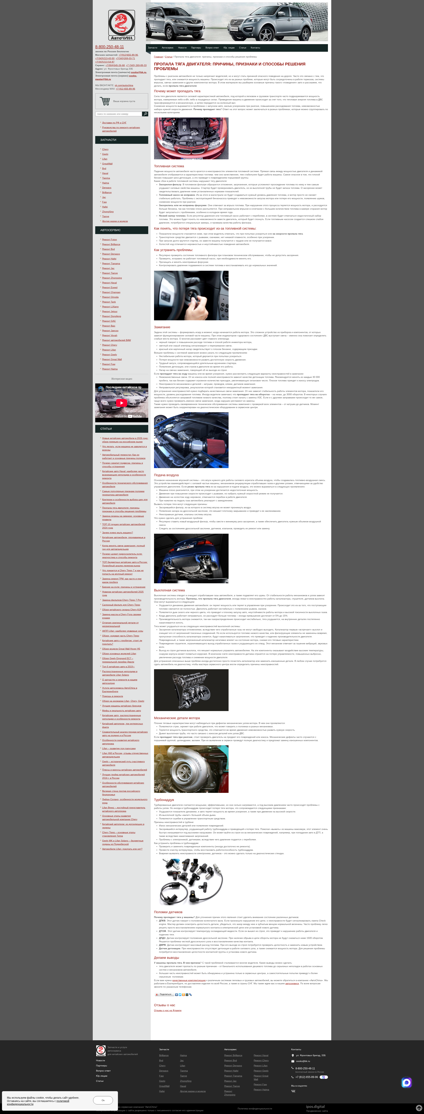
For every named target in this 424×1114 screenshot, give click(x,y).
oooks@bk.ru (138, 72)
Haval (105, 173)
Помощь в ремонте (112, 696)
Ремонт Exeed (109, 287)
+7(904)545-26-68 (115, 65)
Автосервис (168, 47)
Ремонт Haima (110, 369)
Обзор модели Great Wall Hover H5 (121, 648)
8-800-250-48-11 (109, 46)
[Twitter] (180, 994)
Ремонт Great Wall (112, 359)
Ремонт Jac (108, 268)
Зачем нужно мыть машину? (117, 532)
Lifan (104, 159)
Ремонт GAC (109, 321)
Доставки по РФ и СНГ (114, 122)
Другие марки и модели (115, 221)
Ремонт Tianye (110, 273)
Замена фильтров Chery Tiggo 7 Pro (121, 600)
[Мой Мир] (187, 994)
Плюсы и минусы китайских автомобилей (124, 769)
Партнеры (196, 47)
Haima (105, 182)
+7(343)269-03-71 (125, 58)
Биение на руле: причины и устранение (123, 587)
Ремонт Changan (111, 292)
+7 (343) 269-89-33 (136, 65)
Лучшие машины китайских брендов (121, 705)
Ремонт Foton (109, 239)
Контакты (255, 47)
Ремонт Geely (109, 354)
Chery (105, 149)
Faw (104, 202)
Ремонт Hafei (109, 258)
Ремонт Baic (108, 325)
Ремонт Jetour (109, 311)
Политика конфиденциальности (255, 1108)
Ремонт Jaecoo (110, 330)
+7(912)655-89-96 (128, 55)
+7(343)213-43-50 (104, 58)
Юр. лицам (229, 47)
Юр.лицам (101, 1075)
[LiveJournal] (190, 994)
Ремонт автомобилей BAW (116, 340)
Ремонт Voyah (109, 335)
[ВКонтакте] (176, 994)
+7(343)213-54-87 (104, 61)
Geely (105, 154)
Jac (104, 197)
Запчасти (152, 47)
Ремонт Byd (108, 249)
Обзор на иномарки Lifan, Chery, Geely (123, 701)
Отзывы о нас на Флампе (168, 1010)
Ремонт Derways (111, 254)
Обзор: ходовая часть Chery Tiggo (120, 635)
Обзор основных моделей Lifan (119, 653)
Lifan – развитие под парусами (119, 748)
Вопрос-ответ (212, 47)
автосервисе (292, 983)
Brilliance (107, 192)
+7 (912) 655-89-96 (306, 1077)
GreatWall (107, 163)
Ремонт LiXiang (110, 306)
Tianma (106, 178)
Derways (106, 187)
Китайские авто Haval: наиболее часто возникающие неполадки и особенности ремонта (124, 474)
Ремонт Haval (109, 282)
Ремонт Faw (108, 364)
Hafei (105, 206)
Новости (182, 47)
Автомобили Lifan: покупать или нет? (122, 849)
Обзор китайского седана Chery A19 (121, 609)
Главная (158, 56)
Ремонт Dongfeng (111, 316)
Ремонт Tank (109, 301)
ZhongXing (108, 211)
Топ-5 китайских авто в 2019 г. (118, 666)
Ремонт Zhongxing (112, 278)
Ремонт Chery (109, 345)
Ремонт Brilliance (111, 244)
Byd (104, 168)
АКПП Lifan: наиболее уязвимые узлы (122, 631)
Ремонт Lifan (109, 349)
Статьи (242, 47)
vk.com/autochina (124, 85)
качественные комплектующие (189, 980)
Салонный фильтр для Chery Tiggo (121, 604)
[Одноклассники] (183, 994)
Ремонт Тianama (111, 263)
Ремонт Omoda (110, 297)
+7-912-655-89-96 (125, 88)
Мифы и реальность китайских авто (121, 710)
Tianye (105, 216)
